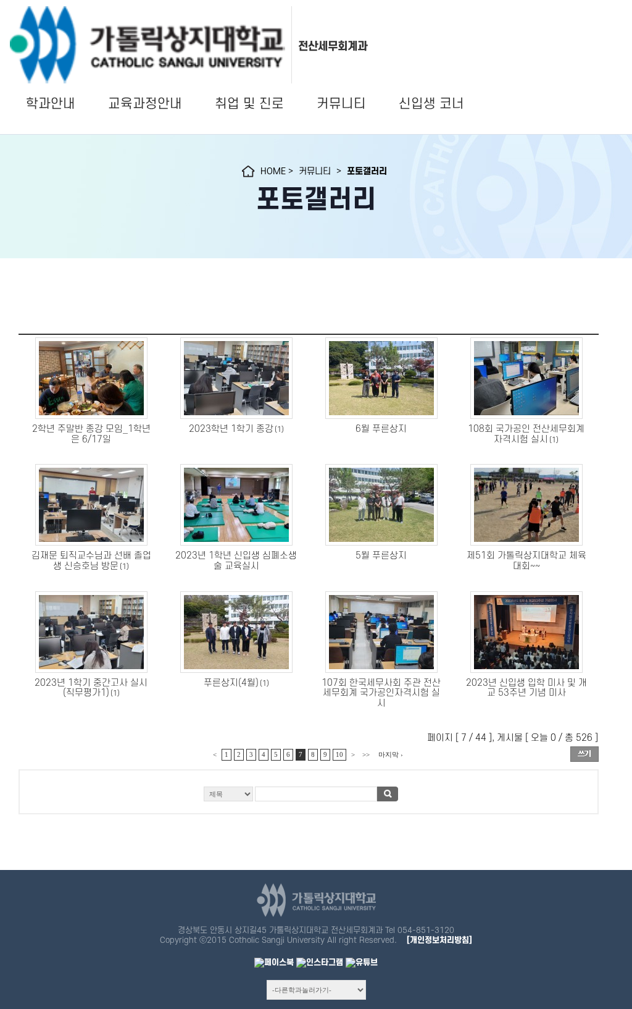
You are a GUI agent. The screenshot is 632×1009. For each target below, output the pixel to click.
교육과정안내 (145, 104)
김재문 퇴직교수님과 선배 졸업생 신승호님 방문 (91, 561)
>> (366, 754)
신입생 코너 (431, 104)
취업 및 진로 (249, 104)
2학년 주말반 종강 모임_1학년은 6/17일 (91, 434)
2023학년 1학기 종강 (231, 429)
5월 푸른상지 (381, 556)
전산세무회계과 (332, 46)
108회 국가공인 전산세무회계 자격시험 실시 (526, 434)
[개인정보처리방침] (439, 940)
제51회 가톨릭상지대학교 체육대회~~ (526, 561)
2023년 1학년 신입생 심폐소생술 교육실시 (236, 561)
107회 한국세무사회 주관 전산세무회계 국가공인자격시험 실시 (381, 693)
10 (339, 754)
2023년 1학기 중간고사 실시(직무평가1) (91, 688)
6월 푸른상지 (381, 429)
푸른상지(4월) (231, 683)
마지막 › (390, 754)
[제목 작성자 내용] (308, 797)
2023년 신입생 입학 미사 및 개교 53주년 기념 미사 (526, 688)
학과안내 (50, 104)
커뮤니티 (341, 104)
